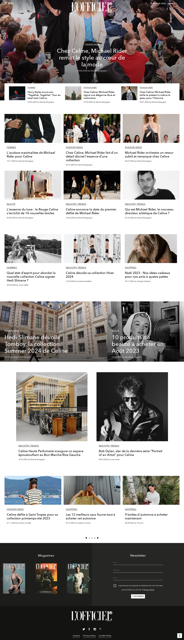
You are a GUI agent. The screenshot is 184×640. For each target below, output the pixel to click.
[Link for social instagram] (95, 629)
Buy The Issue (159, 4)
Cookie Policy (105, 635)
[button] (89, 579)
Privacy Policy (149, 590)
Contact (76, 635)
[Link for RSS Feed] (100, 629)
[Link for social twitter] (83, 629)
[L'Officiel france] (92, 7)
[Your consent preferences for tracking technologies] (179, 635)
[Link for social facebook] (89, 629)
